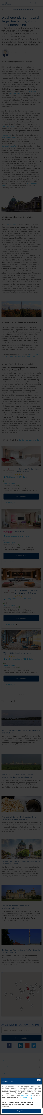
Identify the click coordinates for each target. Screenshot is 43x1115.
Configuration (26, 1095)
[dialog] (21, 1096)
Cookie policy (27, 1098)
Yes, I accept (21, 1111)
